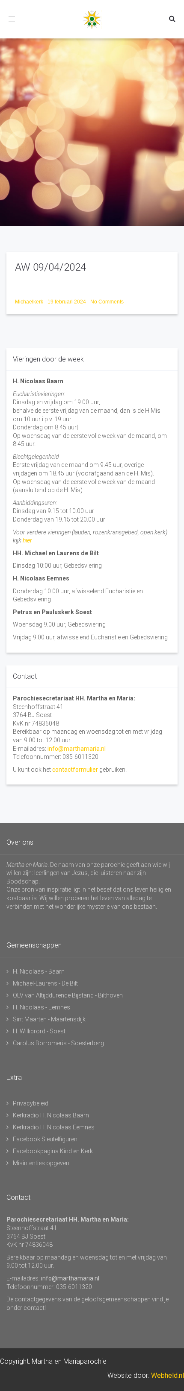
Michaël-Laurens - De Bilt (45, 983)
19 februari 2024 (67, 302)
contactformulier (75, 769)
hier (27, 540)
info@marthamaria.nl (76, 748)
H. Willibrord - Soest (39, 1031)
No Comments (107, 302)
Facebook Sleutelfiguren (45, 1139)
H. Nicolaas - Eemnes (41, 1007)
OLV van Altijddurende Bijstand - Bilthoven (68, 995)
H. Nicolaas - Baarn (39, 971)
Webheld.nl (167, 1375)
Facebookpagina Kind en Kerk (53, 1151)
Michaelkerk (30, 302)
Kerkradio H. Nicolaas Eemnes (54, 1127)
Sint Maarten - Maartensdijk (49, 1019)
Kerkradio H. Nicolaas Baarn (51, 1115)
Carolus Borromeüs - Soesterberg (58, 1043)
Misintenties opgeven (41, 1163)
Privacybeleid (30, 1103)
